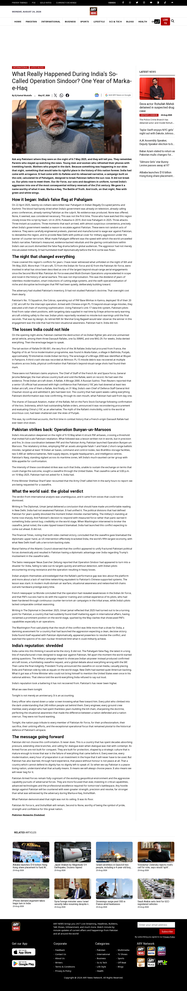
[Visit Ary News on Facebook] (123, 2)
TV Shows (122, 954)
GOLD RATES (46, 2)
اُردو (157, 21)
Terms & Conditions (65, 966)
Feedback (60, 949)
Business (101, 958)
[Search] (172, 21)
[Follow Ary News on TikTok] (165, 2)
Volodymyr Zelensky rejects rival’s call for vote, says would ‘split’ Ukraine (155, 867)
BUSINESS (70, 21)
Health (100, 970)
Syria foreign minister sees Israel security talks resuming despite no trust (72, 904)
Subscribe (167, 931)
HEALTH (142, 21)
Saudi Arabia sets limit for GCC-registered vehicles (154, 903)
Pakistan (101, 949)
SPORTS (84, 21)
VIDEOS (112, 2)
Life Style (101, 966)
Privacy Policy (169, 936)
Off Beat (122, 962)
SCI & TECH (115, 21)
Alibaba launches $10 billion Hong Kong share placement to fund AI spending (156, 176)
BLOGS (130, 21)
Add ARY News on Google (120, 95)
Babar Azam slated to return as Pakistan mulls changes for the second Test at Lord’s (157, 155)
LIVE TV (165, 21)
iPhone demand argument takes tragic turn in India (29, 902)
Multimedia (123, 949)
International (20, 67)
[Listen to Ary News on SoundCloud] (172, 2)
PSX (34, 2)
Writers (59, 962)
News (148, 71)
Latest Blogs (37, 67)
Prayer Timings (19, 2)
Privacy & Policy (63, 970)
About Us (60, 958)
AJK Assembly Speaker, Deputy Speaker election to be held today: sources (157, 144)
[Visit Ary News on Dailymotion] (158, 2)
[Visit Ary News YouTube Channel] (151, 2)
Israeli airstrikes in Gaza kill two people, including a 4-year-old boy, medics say (113, 867)
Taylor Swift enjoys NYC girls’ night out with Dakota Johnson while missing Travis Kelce (157, 133)
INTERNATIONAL (50, 21)
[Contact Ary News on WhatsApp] (130, 2)
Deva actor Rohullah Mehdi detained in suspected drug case (157, 107)
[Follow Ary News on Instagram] (144, 2)
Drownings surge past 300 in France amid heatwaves (110, 903)
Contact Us (60, 954)
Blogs (120, 966)
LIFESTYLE (99, 21)
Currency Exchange (66, 2)
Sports (121, 958)
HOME (17, 21)
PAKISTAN (31, 21)
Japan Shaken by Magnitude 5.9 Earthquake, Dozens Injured (70, 866)
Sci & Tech (102, 962)
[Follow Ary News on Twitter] (137, 2)
